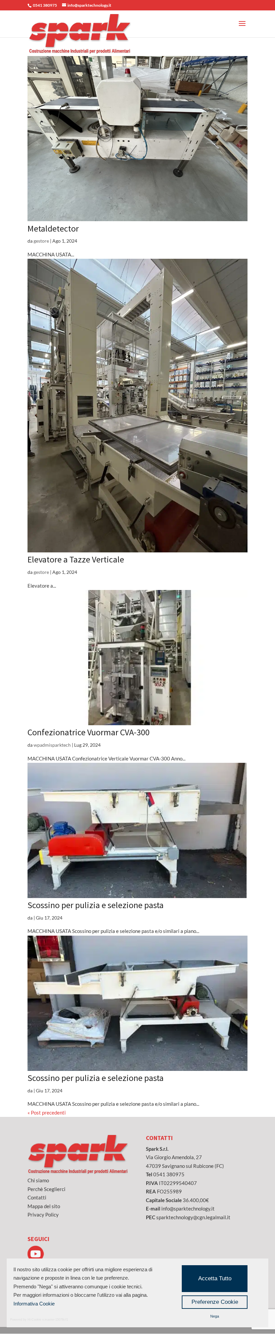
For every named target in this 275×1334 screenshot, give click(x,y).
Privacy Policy (43, 1215)
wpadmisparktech (52, 745)
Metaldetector (53, 228)
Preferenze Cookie (214, 1302)
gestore (41, 241)
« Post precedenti (47, 1112)
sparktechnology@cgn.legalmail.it (193, 1217)
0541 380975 (168, 1174)
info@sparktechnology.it (188, 1208)
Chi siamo (38, 1180)
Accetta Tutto (214, 1278)
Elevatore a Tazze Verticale (76, 559)
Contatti (37, 1197)
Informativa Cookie (34, 1303)
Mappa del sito (44, 1206)
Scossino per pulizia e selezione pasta (96, 904)
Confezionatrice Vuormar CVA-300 (89, 732)
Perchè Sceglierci (46, 1189)
